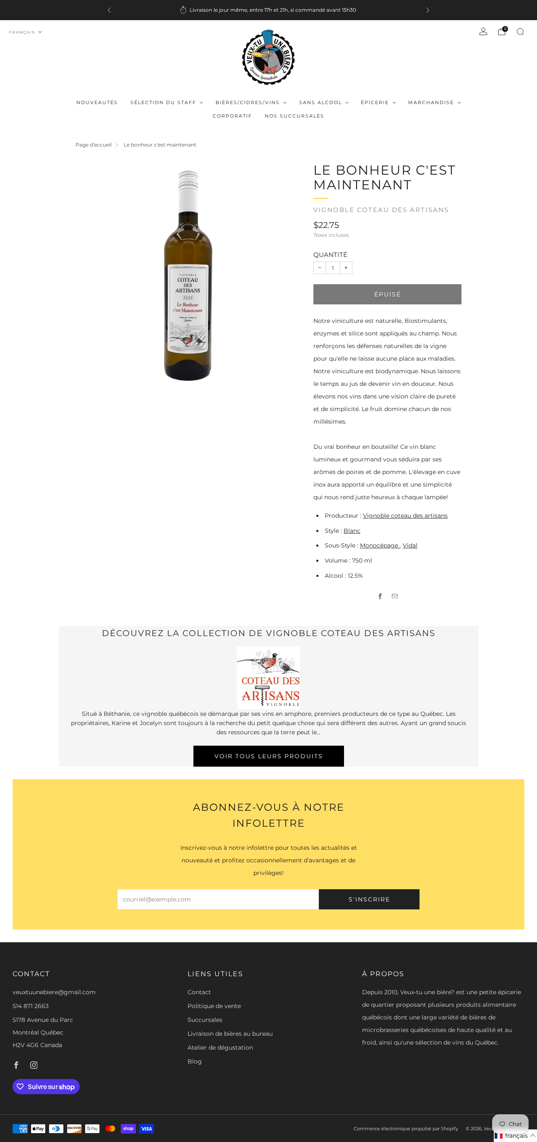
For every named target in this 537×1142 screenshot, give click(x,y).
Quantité (330, 255)
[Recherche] (520, 31)
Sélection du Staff (163, 102)
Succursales (205, 1020)
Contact (199, 992)
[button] (515, 1135)
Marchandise (431, 102)
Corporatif (232, 116)
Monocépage (380, 545)
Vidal (410, 545)
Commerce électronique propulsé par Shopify (406, 1129)
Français (22, 32)
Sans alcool (320, 102)
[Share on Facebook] (380, 596)
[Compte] (483, 31)
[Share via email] (395, 596)
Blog (195, 1061)
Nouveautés (97, 102)
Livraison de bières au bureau (230, 1033)
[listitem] (268, 10)
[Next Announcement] (427, 10)
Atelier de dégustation (220, 1047)
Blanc (352, 530)
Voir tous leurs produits (268, 756)
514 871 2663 (31, 1006)
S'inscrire (369, 899)
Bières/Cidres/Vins (248, 102)
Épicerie (375, 102)
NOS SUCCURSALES (294, 116)
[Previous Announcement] (109, 10)
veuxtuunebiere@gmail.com (54, 992)
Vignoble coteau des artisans (381, 210)
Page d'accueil (94, 144)
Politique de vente (214, 1006)
